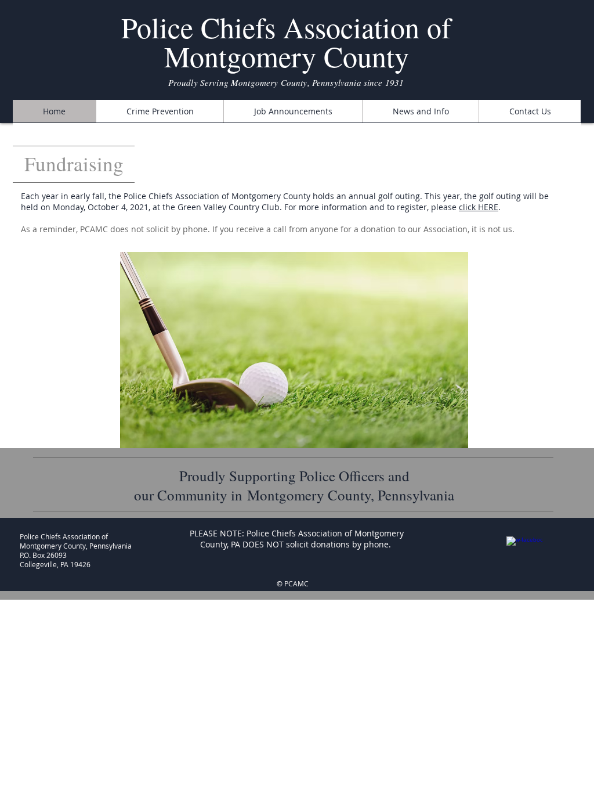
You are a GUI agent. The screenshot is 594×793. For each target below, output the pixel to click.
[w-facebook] (524, 554)
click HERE (478, 206)
